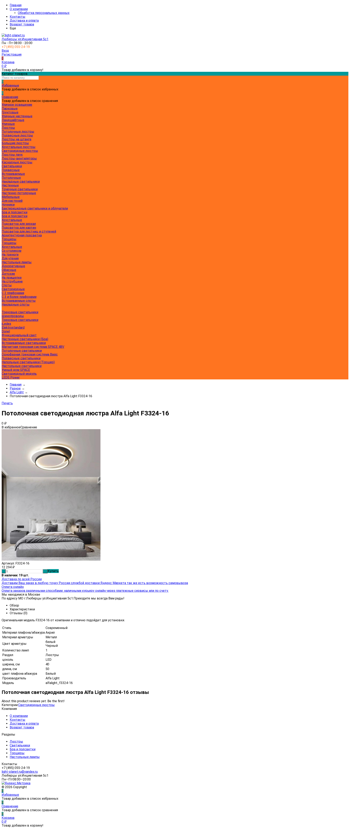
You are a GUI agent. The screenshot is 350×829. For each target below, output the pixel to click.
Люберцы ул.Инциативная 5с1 (25, 39)
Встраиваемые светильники (24, 343)
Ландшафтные (13, 120)
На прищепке (12, 278)
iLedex (6, 324)
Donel (6, 331)
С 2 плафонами (13, 293)
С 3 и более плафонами (19, 297)
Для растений (12, 201)
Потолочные (11, 178)
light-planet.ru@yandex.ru (20, 772)
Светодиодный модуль (19, 374)
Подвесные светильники (21, 358)
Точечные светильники (20, 189)
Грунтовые (10, 112)
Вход (5, 51)
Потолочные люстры (18, 131)
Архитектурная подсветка (22, 235)
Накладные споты (16, 304)
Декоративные (13, 266)
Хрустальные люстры (18, 147)
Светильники (20, 745)
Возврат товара (22, 24)
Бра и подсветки (14, 216)
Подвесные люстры (17, 135)
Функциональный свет (19, 335)
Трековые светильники (20, 312)
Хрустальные (12, 220)
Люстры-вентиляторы (19, 158)
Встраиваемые (13, 174)
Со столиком (11, 251)
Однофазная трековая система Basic (30, 354)
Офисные (9, 270)
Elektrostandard (13, 327)
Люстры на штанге (16, 139)
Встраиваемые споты (19, 301)
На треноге (10, 254)
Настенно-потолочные (19, 193)
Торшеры (9, 243)
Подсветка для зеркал (19, 224)
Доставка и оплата (24, 20)
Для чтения (10, 258)
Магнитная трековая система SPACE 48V (33, 347)
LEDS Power (11, 377)
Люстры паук (12, 155)
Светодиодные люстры (20, 151)
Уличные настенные (17, 116)
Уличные (8, 124)
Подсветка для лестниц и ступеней (29, 231)
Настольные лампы (25, 757)
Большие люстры (15, 143)
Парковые (10, 108)
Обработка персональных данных (43, 13)
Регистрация (11, 54)
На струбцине (12, 281)
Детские (8, 274)
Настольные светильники (22, 366)
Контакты (17, 17)
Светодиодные (13, 289)
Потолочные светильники (22, 351)
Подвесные (11, 170)
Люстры (16, 741)
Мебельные (11, 197)
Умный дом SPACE (16, 370)
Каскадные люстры (17, 162)
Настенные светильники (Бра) (25, 339)
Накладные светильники (21, 181)
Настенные (10, 185)
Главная (15, 5)
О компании (19, 9)
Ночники (8, 204)
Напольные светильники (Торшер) (28, 362)
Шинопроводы (13, 316)
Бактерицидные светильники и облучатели (35, 208)
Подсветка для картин (19, 228)
